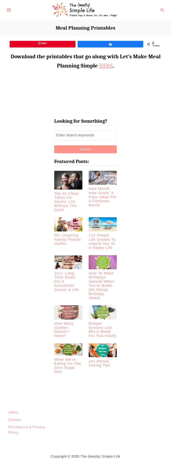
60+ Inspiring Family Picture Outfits (67, 239)
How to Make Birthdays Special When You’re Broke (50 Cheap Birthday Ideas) (101, 285)
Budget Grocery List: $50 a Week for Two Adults (102, 329)
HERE (106, 65)
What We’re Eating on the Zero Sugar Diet (67, 365)
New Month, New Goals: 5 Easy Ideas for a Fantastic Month (103, 197)
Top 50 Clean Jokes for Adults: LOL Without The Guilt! (66, 201)
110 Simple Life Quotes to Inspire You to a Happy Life (102, 241)
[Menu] (9, 10)
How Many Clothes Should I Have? (64, 329)
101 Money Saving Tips (99, 363)
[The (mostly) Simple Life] (85, 9)
